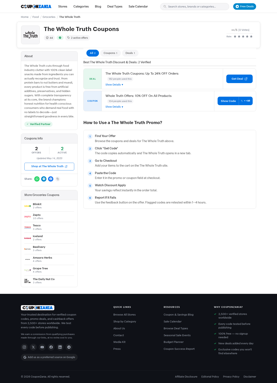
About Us (119, 328)
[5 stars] (251, 37)
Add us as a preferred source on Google (51, 357)
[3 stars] (243, 37)
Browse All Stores (124, 314)
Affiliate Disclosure (186, 376)
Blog (98, 6)
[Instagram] (24, 347)
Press (117, 348)
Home (25, 16)
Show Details (113, 84)
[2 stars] (239, 37)
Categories (81, 6)
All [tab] (93, 53)
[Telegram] (68, 347)
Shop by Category (124, 321)
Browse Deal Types (176, 328)
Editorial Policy (210, 376)
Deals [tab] (130, 53)
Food (35, 16)
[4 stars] (247, 37)
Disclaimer (250, 376)
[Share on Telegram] (43, 179)
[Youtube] (42, 347)
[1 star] (235, 37)
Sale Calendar (138, 6)
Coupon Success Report (179, 348)
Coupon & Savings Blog (178, 314)
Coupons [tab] (110, 53)
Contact (118, 335)
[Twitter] (33, 347)
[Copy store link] (57, 179)
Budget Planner (174, 341)
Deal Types (114, 6)
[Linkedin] (60, 347)
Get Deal (237, 78)
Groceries (49, 16)
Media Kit (119, 341)
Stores (62, 6)
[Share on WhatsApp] (37, 179)
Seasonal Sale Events (177, 335)
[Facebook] (51, 347)
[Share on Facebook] (50, 179)
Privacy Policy (231, 376)
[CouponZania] (63, 307)
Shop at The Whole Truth (47, 166)
